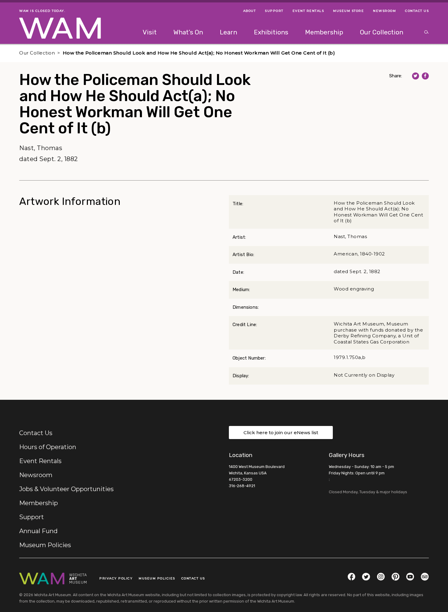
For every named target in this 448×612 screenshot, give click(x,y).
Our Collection (37, 53)
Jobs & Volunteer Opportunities (66, 489)
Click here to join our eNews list (281, 432)
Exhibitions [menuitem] (271, 32)
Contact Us (35, 433)
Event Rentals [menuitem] (308, 11)
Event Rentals (40, 461)
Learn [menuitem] (228, 32)
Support (31, 517)
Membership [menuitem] (324, 32)
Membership (38, 503)
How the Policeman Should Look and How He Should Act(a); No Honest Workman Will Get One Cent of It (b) (199, 53)
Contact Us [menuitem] (417, 11)
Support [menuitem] (274, 11)
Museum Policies (45, 545)
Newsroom (35, 475)
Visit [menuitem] (150, 32)
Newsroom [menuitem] (384, 11)
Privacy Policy (116, 578)
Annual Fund (38, 531)
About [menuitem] (249, 11)
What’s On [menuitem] (188, 32)
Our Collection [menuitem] (381, 32)
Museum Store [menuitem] (348, 11)
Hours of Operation (47, 447)
